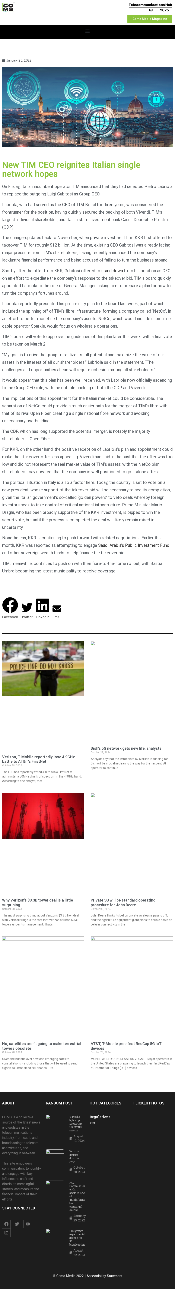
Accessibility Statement (104, 1276)
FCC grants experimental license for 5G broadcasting (77, 1237)
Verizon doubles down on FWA (74, 1156)
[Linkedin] (6, 1232)
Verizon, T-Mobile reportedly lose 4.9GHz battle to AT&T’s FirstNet (38, 759)
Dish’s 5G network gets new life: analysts (126, 748)
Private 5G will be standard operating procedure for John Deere (123, 902)
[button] (87, 30)
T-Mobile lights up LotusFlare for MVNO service (75, 1123)
